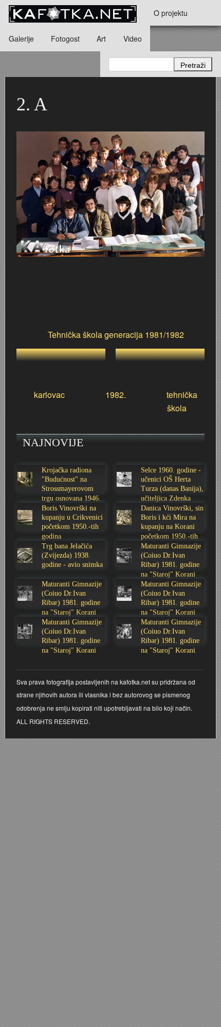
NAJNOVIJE (53, 442)
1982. (115, 395)
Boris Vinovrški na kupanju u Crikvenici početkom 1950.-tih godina (72, 522)
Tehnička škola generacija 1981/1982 (116, 334)
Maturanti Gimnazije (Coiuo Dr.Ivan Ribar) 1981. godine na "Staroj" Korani (171, 560)
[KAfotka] (72, 13)
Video (132, 38)
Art (101, 38)
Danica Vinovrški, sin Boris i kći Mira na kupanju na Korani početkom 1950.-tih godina (172, 526)
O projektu (171, 13)
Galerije (21, 38)
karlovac (49, 395)
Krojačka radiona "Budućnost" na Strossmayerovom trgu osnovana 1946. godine (71, 488)
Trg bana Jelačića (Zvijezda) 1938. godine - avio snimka (72, 555)
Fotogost (65, 38)
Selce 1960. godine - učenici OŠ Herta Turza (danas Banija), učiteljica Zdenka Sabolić (172, 488)
